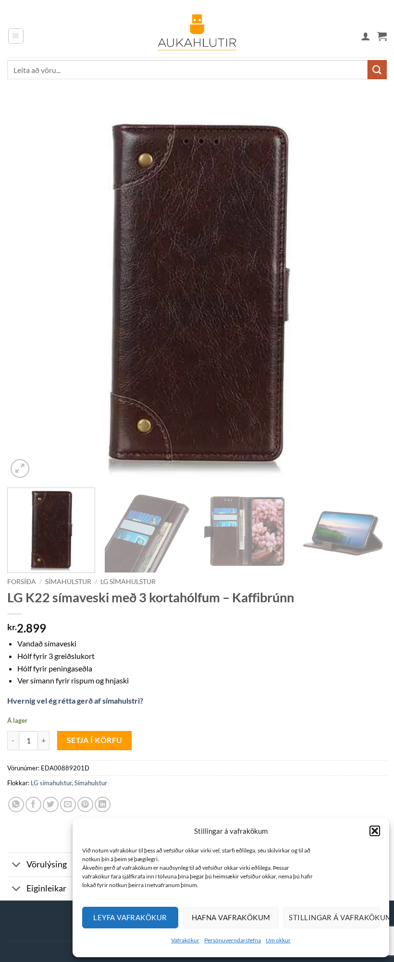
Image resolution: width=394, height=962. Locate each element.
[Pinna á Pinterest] (85, 805)
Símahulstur (68, 581)
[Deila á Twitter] (51, 805)
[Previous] (27, 291)
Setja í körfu (95, 740)
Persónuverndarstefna (232, 940)
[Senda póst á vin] (68, 805)
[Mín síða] (365, 36)
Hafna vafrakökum (231, 917)
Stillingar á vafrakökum (334, 917)
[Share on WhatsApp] (16, 805)
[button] (375, 831)
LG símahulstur (128, 581)
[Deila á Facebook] (33, 805)
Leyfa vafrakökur (130, 917)
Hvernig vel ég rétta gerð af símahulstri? (75, 700)
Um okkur (278, 940)
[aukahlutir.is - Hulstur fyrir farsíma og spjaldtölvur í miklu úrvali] (197, 36)
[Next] (367, 291)
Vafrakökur (185, 940)
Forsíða (21, 581)
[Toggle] (16, 865)
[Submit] (377, 69)
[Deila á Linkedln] (103, 805)
